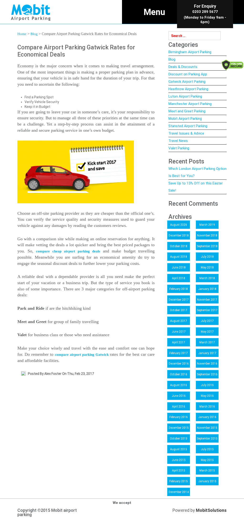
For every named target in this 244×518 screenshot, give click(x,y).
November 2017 (207, 299)
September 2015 (207, 438)
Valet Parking (178, 148)
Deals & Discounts (182, 67)
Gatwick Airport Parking (186, 81)
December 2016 (179, 363)
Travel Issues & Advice (186, 133)
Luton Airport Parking (185, 96)
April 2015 (178, 470)
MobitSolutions (211, 510)
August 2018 (178, 256)
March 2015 (207, 470)
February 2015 (178, 481)
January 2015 (207, 481)
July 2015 (207, 449)
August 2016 (178, 385)
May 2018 (207, 267)
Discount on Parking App (187, 74)
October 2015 (178, 438)
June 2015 (179, 460)
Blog (34, 34)
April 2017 (178, 342)
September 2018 (207, 246)
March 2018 (207, 278)
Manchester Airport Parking (190, 104)
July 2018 (207, 256)
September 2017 (207, 310)
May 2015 (207, 460)
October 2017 (178, 310)
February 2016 (178, 417)
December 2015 (179, 427)
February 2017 (178, 353)
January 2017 (207, 353)
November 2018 (207, 235)
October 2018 (178, 246)
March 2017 (207, 342)
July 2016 (207, 385)
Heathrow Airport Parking (188, 89)
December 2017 (179, 299)
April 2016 (178, 406)
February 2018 (178, 289)
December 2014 (179, 492)
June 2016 (179, 396)
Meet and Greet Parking (186, 111)
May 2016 (207, 396)
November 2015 (207, 427)
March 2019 (207, 224)
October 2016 (178, 374)
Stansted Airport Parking (187, 126)
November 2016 (207, 363)
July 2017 (207, 321)
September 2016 (207, 374)
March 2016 (207, 406)
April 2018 (178, 278)
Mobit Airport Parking (185, 118)
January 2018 (207, 289)
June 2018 (179, 267)
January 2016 (207, 417)
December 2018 (179, 235)
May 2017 (207, 331)
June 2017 (179, 331)
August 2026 (178, 224)
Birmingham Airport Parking (189, 52)
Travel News (178, 141)
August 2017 (178, 321)
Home (21, 34)
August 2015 (178, 449)
